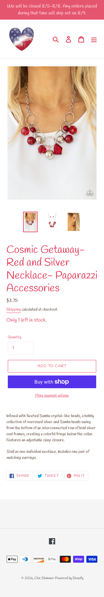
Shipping (13, 309)
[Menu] (94, 39)
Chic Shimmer (44, 578)
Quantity (14, 337)
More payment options (52, 395)
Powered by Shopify (69, 578)
